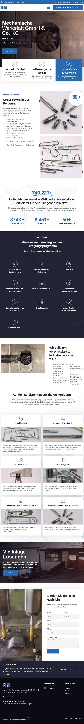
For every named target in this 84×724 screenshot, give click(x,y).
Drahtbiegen (18, 119)
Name (49, 613)
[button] (48, 7)
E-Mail (49, 621)
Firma (66, 613)
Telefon (49, 629)
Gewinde (28, 126)
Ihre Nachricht (52, 637)
